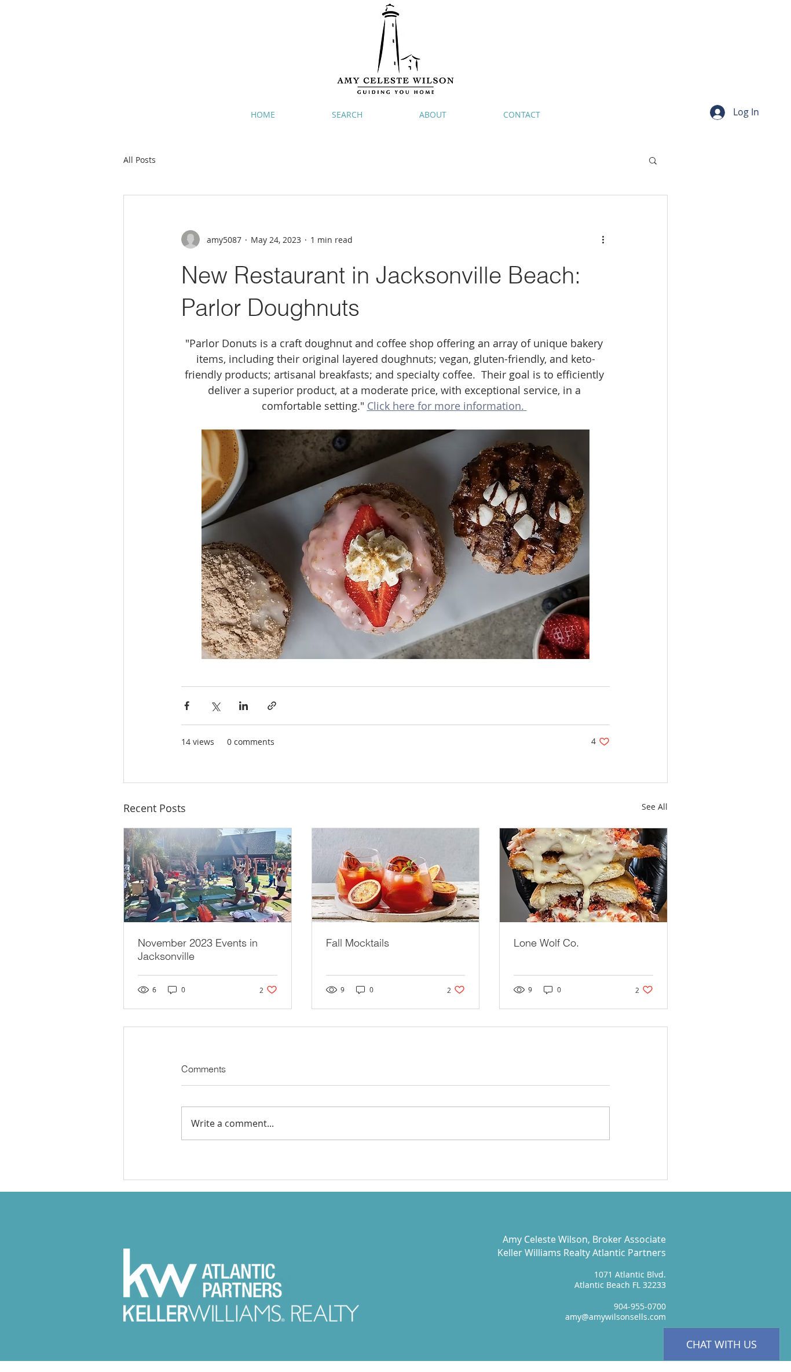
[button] (652, 160)
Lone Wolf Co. (546, 942)
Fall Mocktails (357, 942)
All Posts (139, 159)
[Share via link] (271, 705)
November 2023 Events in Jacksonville (198, 949)
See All (655, 806)
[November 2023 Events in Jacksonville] (207, 875)
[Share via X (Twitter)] (215, 705)
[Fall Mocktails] (395, 875)
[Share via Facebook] (186, 705)
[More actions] (603, 239)
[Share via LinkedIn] (243, 705)
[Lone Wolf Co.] (583, 875)
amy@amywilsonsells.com (615, 1316)
